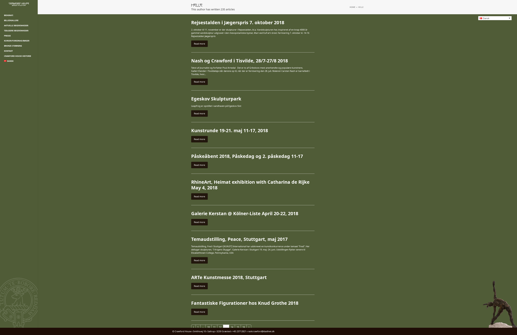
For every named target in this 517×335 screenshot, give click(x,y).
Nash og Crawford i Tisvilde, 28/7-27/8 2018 (239, 61)
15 (239, 327)
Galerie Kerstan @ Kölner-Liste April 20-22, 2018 (244, 213)
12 (221, 327)
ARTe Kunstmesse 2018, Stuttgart (229, 277)
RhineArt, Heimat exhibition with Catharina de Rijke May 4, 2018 (250, 185)
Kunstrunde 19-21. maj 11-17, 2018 (229, 130)
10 (209, 327)
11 (215, 327)
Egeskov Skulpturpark (216, 99)
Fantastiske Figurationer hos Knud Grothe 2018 (244, 303)
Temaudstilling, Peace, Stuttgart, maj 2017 (239, 239)
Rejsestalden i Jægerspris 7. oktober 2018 (237, 22)
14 (233, 327)
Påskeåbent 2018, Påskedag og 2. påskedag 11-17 (247, 156)
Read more (199, 43)
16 (244, 327)
